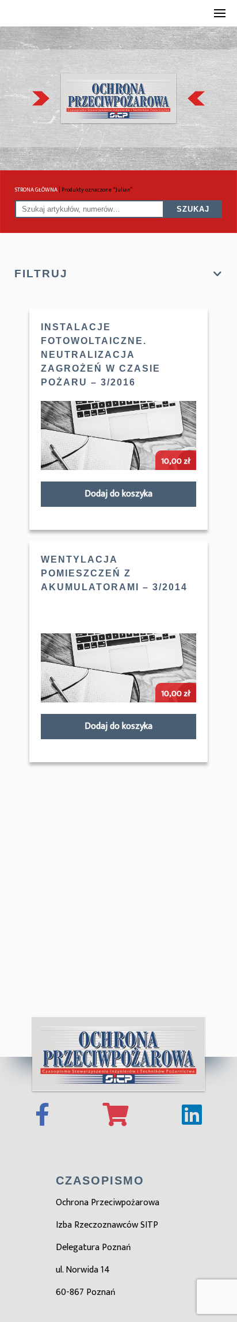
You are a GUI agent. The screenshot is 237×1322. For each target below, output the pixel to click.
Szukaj (193, 209)
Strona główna (36, 189)
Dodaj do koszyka (118, 494)
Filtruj (41, 274)
